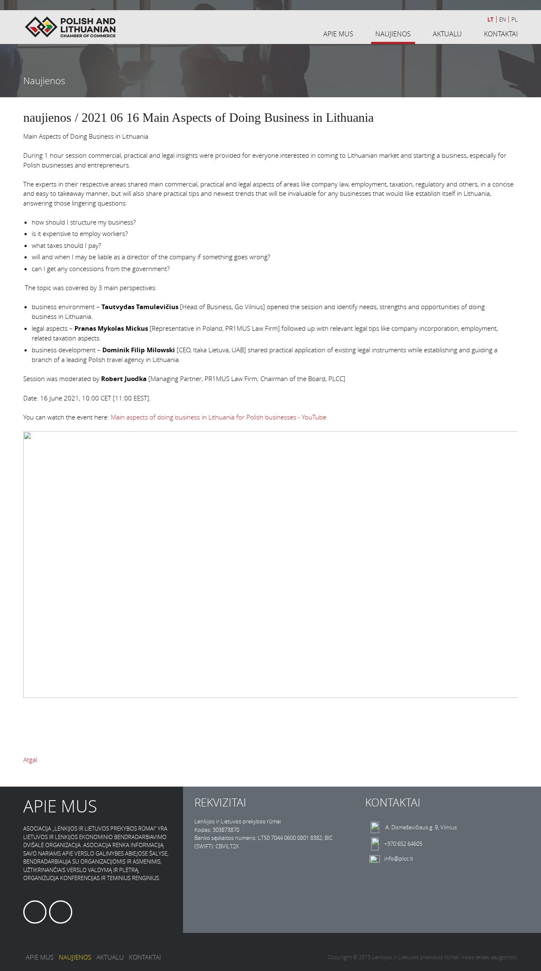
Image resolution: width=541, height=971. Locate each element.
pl (514, 19)
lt (490, 19)
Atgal (30, 759)
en (502, 19)
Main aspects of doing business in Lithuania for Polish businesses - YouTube (218, 417)
